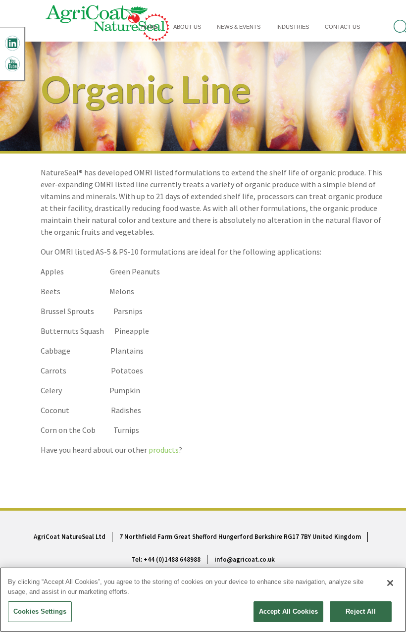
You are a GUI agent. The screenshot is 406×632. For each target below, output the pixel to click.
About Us (187, 27)
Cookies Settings (39, 611)
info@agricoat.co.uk (244, 559)
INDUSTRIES (292, 27)
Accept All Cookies (288, 611)
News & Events (238, 27)
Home (149, 27)
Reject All (360, 611)
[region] (203, 599)
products (164, 450)
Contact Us (342, 27)
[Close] (390, 583)
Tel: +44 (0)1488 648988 (166, 559)
